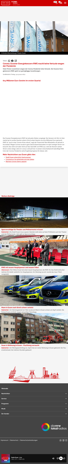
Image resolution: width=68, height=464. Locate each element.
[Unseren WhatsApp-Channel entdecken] (61, 440)
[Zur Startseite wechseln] (5, 3)
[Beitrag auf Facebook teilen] (12, 61)
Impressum (4, 440)
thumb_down (58, 458)
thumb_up (64, 458)
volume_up (53, 458)
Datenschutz (14, 440)
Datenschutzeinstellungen (28, 440)
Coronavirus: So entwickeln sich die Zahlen (20, 159)
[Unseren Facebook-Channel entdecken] (63, 440)
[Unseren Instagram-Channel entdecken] (66, 440)
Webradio (4, 388)
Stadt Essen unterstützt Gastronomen (18, 157)
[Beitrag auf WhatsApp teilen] (9, 61)
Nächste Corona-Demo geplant (16, 161)
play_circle (61, 458)
